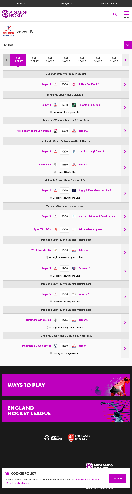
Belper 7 (83, 345)
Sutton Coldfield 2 (88, 84)
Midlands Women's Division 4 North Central (66, 141)
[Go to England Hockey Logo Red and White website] (79, 438)
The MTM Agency (104, 488)
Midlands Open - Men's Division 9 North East (66, 309)
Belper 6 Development (90, 229)
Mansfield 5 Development (36, 345)
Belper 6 (83, 320)
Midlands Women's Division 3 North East (66, 120)
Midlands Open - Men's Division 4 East (66, 180)
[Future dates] (125, 60)
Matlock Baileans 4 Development (97, 216)
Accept (118, 478)
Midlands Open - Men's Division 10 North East (66, 335)
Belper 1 (46, 84)
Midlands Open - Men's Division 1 (66, 94)
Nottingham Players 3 (38, 320)
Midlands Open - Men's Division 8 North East (66, 284)
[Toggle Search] (115, 14)
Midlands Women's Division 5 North (66, 206)
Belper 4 (83, 164)
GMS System (66, 3)
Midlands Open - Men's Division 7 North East (66, 239)
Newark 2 (83, 294)
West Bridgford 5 (41, 250)
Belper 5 (46, 216)
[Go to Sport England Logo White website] (53, 438)
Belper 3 (46, 151)
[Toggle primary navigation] (126, 14)
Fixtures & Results (110, 3)
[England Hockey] (14, 14)
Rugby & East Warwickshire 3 (94, 190)
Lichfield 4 (45, 164)
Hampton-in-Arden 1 (90, 105)
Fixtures (8, 45)
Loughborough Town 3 (91, 151)
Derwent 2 (84, 268)
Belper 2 (83, 130)
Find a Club (22, 3)
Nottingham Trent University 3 (33, 130)
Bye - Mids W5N (42, 229)
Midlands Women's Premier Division (66, 74)
